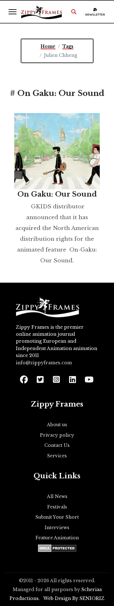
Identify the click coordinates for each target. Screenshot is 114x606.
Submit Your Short (57, 517)
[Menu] (12, 12)
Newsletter (95, 15)
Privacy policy (57, 435)
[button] (73, 12)
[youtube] (88, 377)
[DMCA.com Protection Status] (57, 548)
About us (57, 425)
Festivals (57, 507)
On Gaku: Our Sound (57, 194)
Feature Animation (57, 538)
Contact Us (57, 445)
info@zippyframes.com (44, 363)
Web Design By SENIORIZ (73, 598)
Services (57, 456)
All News (57, 496)
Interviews (57, 527)
